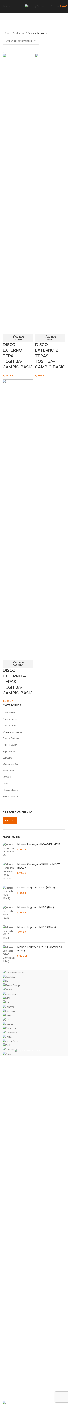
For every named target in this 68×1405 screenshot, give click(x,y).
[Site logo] (34, 6)
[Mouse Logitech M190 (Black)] (9, 932)
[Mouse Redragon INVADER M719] (9, 850)
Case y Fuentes (11, 719)
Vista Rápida (7, 329)
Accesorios (9, 712)
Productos (18, 33)
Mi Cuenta (9, 1376)
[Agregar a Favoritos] (16, 329)
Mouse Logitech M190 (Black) (36, 927)
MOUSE (7, 777)
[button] (18, 338)
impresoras (9, 751)
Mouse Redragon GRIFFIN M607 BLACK (38, 866)
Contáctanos (10, 1394)
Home (6, 1369)
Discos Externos (12, 731)
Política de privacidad (14, 1382)
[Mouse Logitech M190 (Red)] (9, 913)
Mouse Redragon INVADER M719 (38, 844)
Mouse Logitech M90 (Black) (36, 887)
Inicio (6, 33)
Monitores (9, 770)
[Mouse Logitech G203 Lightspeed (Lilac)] (9, 954)
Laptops (7, 757)
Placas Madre (10, 789)
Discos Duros (10, 725)
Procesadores (10, 796)
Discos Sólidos (11, 738)
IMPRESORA (10, 744)
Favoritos (8, 1388)
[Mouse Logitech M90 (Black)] (9, 893)
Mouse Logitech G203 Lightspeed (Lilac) (39, 948)
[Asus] (34, 1013)
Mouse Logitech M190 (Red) (35, 907)
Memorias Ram (11, 764)
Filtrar (9, 820)
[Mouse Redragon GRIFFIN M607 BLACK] (9, 871)
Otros (6, 783)
